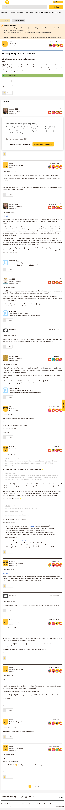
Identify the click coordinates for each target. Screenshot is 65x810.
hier (50, 32)
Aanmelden (59, 2)
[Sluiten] (59, 121)
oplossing (31, 265)
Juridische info (24, 803)
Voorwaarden (16, 803)
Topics (2, 2)
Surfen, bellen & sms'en (32, 12)
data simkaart (9, 86)
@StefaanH (8, 473)
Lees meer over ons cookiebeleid (16, 139)
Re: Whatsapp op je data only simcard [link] (51, 12)
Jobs (10, 803)
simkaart (15, 81)
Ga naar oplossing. (12, 75)
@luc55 (7, 506)
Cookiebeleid (4, 806)
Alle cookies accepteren (43, 144)
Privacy (41, 803)
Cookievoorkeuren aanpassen (20, 144)
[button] (61, 41)
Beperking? (12, 806)
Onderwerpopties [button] (18, 20)
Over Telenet (4, 803)
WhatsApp (31, 526)
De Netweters (4, 12)
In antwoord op (9, 171)
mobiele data (6, 81)
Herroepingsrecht (33, 803)
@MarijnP (5, 216)
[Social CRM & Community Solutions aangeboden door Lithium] (60, 797)
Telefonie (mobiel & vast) (17, 12)
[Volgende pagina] (38, 786)
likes (18, 265)
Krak (17, 261)
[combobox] (24, 7)
